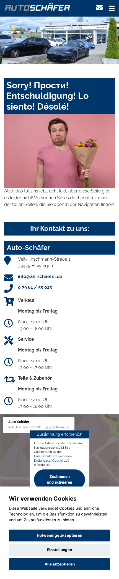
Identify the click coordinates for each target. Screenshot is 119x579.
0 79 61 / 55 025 (35, 287)
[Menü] (111, 8)
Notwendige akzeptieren (59, 535)
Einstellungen (59, 550)
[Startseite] (37, 6)
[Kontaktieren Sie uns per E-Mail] (99, 8)
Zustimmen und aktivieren (59, 479)
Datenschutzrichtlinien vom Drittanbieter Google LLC (53, 458)
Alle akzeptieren (60, 564)
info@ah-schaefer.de (40, 276)
